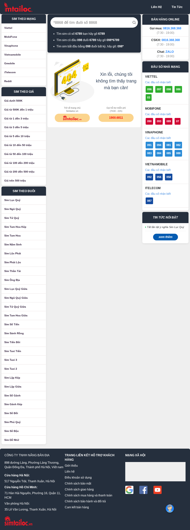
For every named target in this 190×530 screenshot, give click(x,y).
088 (178, 153)
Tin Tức (177, 7)
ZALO (170, 51)
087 (149, 200)
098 (168, 89)
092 (149, 177)
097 (159, 89)
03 (148, 97)
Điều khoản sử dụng (78, 477)
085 (168, 153)
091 (149, 145)
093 (159, 121)
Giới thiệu (71, 465)
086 (178, 89)
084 (159, 153)
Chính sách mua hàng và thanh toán (88, 495)
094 (159, 145)
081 (168, 145)
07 (177, 121)
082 (178, 145)
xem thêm (165, 237)
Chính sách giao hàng (79, 489)
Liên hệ (70, 471)
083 (149, 153)
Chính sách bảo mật (78, 483)
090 (149, 121)
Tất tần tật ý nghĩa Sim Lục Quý (165, 227)
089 (168, 121)
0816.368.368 (172, 28)
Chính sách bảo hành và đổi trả (85, 501)
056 (159, 177)
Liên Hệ (156, 7)
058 (168, 177)
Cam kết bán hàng (77, 507)
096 (149, 89)
